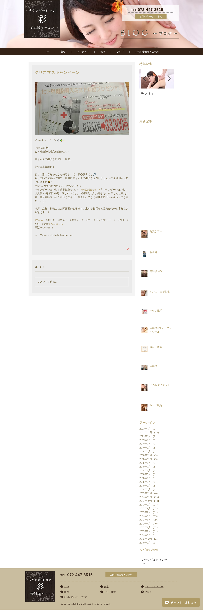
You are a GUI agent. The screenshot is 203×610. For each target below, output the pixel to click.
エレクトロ (83, 51)
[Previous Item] (144, 78)
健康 (103, 51)
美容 (63, 51)
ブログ (120, 51)
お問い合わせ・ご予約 (147, 51)
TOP (46, 51)
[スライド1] (101, 40)
